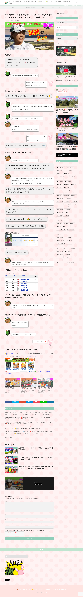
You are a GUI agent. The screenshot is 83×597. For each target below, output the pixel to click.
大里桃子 (68, 206)
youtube (60, 257)
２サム (69, 243)
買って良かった (61, 234)
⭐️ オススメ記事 (41, 1)
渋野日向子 (18, 20)
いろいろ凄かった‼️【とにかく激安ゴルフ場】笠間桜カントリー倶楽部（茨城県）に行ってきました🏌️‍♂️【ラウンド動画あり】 (67, 111)
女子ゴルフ (12, 20)
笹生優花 (67, 204)
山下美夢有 (60, 181)
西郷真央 (74, 184)
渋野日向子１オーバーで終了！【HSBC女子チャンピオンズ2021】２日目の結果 (35, 448)
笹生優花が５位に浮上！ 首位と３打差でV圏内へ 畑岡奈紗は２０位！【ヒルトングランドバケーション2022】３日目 (35, 467)
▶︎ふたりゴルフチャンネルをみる (66, 58)
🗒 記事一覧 (34, 1)
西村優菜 (60, 201)
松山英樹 (69, 218)
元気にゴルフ (71, 229)
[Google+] (22, 402)
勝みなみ (60, 192)
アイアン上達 (70, 262)
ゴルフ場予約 (69, 170)
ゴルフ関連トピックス (14, 7)
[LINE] (43, 402)
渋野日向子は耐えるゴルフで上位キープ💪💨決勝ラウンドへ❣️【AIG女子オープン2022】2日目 (25, 427)
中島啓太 (60, 187)
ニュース (21, 7)
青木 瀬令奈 (68, 198)
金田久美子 (68, 181)
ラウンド (68, 257)
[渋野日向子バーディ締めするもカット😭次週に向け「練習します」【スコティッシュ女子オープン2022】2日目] (12, 382)
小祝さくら (68, 212)
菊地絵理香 (66, 195)
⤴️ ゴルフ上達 (58, 1)
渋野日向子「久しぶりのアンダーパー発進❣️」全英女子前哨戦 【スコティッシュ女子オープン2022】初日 (28, 389)
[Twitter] (15, 402)
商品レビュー (70, 167)
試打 (59, 232)
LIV (68, 176)
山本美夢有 (67, 178)
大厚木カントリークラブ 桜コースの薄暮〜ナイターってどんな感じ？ (67, 129)
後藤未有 (60, 184)
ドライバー (68, 251)
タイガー (60, 178)
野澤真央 (60, 173)
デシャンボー (61, 176)
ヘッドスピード (70, 234)
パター (67, 248)
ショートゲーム (71, 246)
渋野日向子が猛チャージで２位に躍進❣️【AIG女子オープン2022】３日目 (20, 422)
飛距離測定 (73, 248)
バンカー (60, 248)
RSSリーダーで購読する (9, 437)
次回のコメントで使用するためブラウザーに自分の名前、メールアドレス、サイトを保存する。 (25, 530)
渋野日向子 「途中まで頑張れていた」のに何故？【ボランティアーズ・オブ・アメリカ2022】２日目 (42, 7)
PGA (66, 223)
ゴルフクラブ (61, 237)
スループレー (61, 240)
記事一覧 (25, 589)
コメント (7, 501)
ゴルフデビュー (61, 262)
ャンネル (64, 77)
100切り (68, 254)
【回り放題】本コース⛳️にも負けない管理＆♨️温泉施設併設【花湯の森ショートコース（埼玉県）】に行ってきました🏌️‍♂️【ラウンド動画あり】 (67, 148)
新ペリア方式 (67, 226)
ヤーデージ (60, 251)
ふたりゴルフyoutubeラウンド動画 (63, 43)
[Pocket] (36, 402)
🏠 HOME (11, 1)
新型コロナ (60, 254)
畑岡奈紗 (75, 201)
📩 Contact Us (12, 3)
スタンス (69, 237)
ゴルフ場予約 (61, 243)
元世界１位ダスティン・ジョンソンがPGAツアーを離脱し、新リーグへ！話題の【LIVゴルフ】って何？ (26, 412)
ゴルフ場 (76, 96)
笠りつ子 (60, 204)
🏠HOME (19, 589)
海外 (15, 20)
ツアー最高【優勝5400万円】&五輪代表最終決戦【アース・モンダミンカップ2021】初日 (35, 458)
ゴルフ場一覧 (18, 1)
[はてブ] (29, 402)
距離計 (59, 164)
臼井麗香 (68, 201)
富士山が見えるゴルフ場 (69, 164)
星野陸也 (74, 195)
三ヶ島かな (68, 190)
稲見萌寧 (60, 209)
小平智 (60, 215)
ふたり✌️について (33, 589)
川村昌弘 (67, 173)
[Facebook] (8, 402)
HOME (7, 7)
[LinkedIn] (50, 402)
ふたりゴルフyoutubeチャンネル (17, 349)
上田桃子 (67, 184)
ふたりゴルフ (70, 220)
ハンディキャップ (61, 229)
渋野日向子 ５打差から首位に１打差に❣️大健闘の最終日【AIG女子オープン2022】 (22, 417)
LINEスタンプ (47, 589)
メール (6, 519)
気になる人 (67, 187)
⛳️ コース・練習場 (49, 1)
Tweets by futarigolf (60, 13)
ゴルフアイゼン (61, 167)
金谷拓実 (60, 212)
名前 (6, 514)
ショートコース (75, 133)
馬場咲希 (74, 176)
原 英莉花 (68, 209)
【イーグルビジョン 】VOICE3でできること (67, 81)
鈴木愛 (59, 195)
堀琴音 (74, 192)
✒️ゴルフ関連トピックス (67, 1)
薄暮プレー (69, 240)
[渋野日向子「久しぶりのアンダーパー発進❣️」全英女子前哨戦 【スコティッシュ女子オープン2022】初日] (29, 382)
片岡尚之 (75, 204)
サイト (6, 524)
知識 (59, 226)
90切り (73, 223)
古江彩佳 (60, 198)
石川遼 (67, 215)
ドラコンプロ (66, 232)
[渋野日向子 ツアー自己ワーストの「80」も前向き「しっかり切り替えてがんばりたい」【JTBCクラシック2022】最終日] (45, 382)
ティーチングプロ (61, 246)
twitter (40, 589)
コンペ (74, 226)
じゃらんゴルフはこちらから (29, 356)
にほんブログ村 (8, 373)
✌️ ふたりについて (26, 1)
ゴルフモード (61, 170)
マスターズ (60, 206)
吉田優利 (67, 192)
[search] (77, 27)
